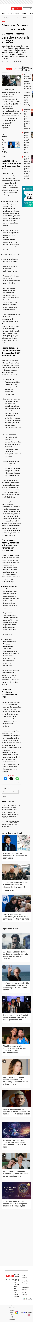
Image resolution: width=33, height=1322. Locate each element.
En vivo (19, 9)
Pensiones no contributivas (14, 17)
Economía (9, 13)
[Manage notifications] (29, 1315)
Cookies (24, 1289)
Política (3, 13)
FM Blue (16, 1284)
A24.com (16, 1274)
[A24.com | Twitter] (10, 1279)
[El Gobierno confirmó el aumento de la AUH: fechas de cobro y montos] (14, 145)
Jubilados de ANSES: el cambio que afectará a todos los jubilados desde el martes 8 (11, 807)
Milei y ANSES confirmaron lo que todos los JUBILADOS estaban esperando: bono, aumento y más (10, 823)
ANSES (24, 17)
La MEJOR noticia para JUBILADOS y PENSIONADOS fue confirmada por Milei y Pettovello (10, 815)
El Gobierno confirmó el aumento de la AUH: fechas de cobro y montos (4, 147)
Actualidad (16, 13)
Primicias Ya (24, 13)
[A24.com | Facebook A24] (7, 1279)
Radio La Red (27, 9)
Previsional (4, 17)
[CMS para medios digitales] (27, 1312)
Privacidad (25, 1281)
